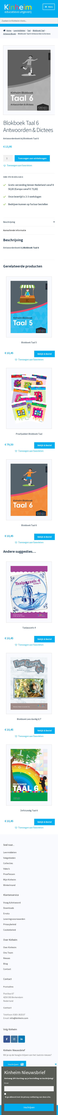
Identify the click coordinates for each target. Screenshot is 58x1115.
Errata (6, 913)
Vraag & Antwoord (12, 902)
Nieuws (6, 958)
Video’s (6, 868)
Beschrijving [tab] (9, 221)
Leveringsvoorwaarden (14, 919)
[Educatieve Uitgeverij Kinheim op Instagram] (14, 1039)
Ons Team (8, 952)
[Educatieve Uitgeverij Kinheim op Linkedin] (21, 1039)
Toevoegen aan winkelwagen (32, 158)
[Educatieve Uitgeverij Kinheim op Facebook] (6, 1039)
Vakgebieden (9, 857)
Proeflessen (9, 874)
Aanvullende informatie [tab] (14, 230)
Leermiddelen (19, 30)
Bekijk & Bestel (44, 353)
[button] (17, 165)
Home (8, 30)
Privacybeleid (9, 924)
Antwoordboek (9, 33)
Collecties (8, 863)
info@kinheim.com (19, 1018)
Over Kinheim (9, 947)
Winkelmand (9, 885)
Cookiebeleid (9, 929)
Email (6, 1083)
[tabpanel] (29, 80)
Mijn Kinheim (9, 879)
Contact (7, 969)
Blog (5, 963)
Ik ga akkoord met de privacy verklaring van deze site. (28, 1097)
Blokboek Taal (38, 30)
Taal (29, 30)
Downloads (8, 908)
